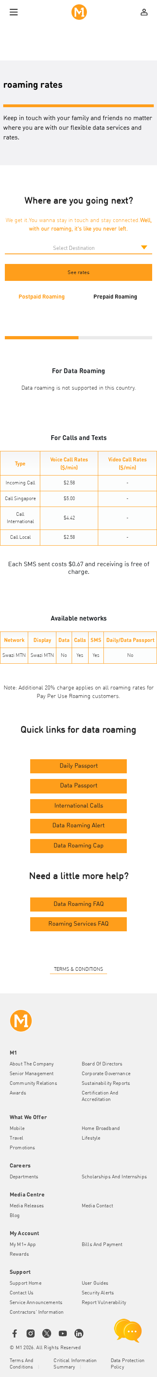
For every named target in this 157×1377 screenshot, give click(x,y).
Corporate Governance (106, 1074)
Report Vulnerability (104, 1302)
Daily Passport (79, 766)
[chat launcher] (128, 1331)
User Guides (95, 1283)
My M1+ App (23, 1244)
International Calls (78, 806)
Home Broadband (101, 1128)
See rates (78, 272)
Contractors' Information (37, 1312)
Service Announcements (36, 1302)
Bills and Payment (102, 1244)
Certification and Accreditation (100, 1096)
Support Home (25, 1283)
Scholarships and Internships (114, 1177)
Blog (15, 1215)
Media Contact (97, 1206)
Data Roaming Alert (78, 826)
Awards (18, 1093)
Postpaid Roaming (42, 296)
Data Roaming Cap (78, 846)
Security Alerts (98, 1293)
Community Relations (33, 1083)
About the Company (32, 1064)
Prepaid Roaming (115, 296)
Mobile (17, 1128)
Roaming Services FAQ (78, 924)
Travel (16, 1138)
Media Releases (27, 1206)
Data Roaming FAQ (79, 904)
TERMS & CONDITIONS (78, 969)
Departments (24, 1177)
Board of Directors (102, 1064)
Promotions (22, 1148)
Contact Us (21, 1293)
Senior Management (32, 1074)
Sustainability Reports (106, 1083)
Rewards (19, 1254)
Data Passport (78, 786)
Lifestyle (91, 1138)
